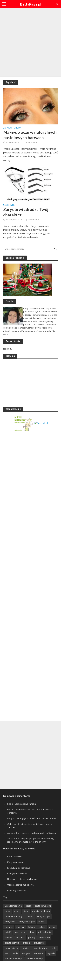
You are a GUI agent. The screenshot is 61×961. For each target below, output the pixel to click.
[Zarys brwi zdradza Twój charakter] (30, 183)
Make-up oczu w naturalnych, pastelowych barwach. (30, 135)
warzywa (26, 953)
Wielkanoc (39, 953)
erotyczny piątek (27, 921)
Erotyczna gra (43, 916)
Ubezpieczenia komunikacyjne (22, 879)
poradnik (20, 937)
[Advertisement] (30, 41)
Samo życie (9, 205)
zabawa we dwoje (13, 958)
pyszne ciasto (11, 948)
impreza (20, 927)
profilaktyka (44, 937)
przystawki (39, 942)
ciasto (7, 911)
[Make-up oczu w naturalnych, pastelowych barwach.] (30, 106)
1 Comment (33, 142)
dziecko (29, 916)
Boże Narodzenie (13, 905)
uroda (15, 953)
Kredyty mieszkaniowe (18, 867)
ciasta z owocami (43, 905)
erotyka (42, 921)
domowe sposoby (13, 916)
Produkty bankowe (16, 890)
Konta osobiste (14, 856)
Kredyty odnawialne (17, 873)
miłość (8, 932)
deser (17, 911)
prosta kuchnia (12, 942)
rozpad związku (40, 948)
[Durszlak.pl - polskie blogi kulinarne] (41, 423)
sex (6, 953)
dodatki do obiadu (41, 911)
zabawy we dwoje (34, 958)
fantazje (9, 927)
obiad (31, 932)
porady (31, 937)
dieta (26, 911)
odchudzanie (44, 932)
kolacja (42, 927)
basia (10, 803)
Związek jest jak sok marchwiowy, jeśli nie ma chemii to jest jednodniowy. (30, 840)
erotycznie (10, 921)
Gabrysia (11, 824)
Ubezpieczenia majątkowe (20, 884)
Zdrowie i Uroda (12, 128)
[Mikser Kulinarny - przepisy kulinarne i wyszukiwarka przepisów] (23, 423)
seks (54, 948)
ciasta (28, 905)
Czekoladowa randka (25, 803)
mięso (52, 927)
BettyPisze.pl (30, 4)
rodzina (25, 948)
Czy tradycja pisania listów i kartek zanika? (35, 818)
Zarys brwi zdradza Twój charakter (25, 212)
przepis (26, 942)
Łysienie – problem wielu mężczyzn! (38, 833)
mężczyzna (20, 932)
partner (8, 937)
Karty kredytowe (15, 862)
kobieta (31, 927)
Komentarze (34, 219)
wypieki (51, 953)
